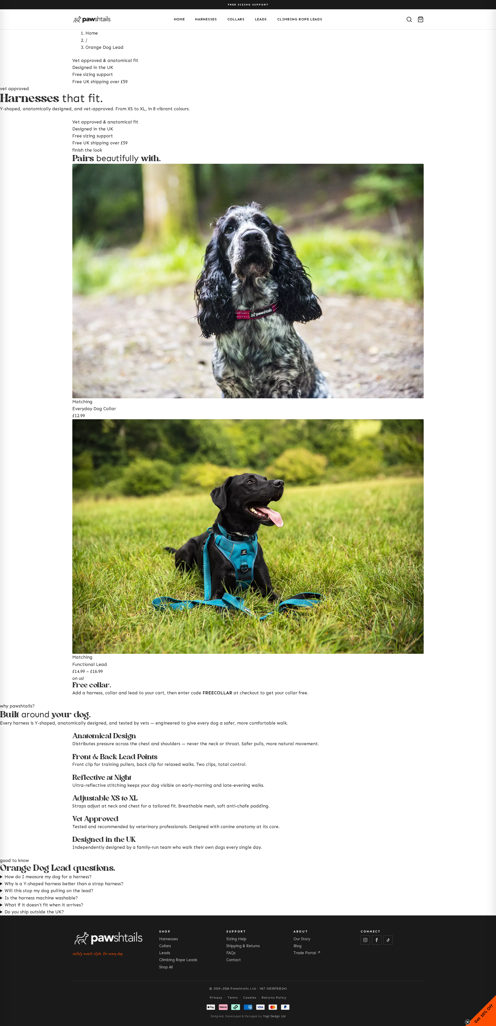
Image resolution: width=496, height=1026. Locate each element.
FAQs (231, 953)
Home (179, 19)
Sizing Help (236, 939)
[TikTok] (388, 940)
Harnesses (206, 19)
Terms (233, 997)
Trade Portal (307, 953)
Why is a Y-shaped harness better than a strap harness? (64, 883)
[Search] (409, 19)
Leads (261, 19)
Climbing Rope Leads (299, 19)
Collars (236, 19)
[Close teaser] (467, 1022)
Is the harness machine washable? (41, 897)
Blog (297, 946)
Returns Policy (274, 997)
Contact (233, 960)
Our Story (301, 939)
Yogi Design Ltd (274, 1016)
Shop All (166, 967)
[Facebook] (376, 940)
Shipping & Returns (243, 946)
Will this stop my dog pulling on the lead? (49, 890)
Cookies (249, 997)
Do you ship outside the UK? (34, 911)
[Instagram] (365, 940)
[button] (480, 1010)
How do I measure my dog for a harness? (48, 876)
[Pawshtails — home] (121, 19)
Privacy (216, 997)
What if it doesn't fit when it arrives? (44, 904)
